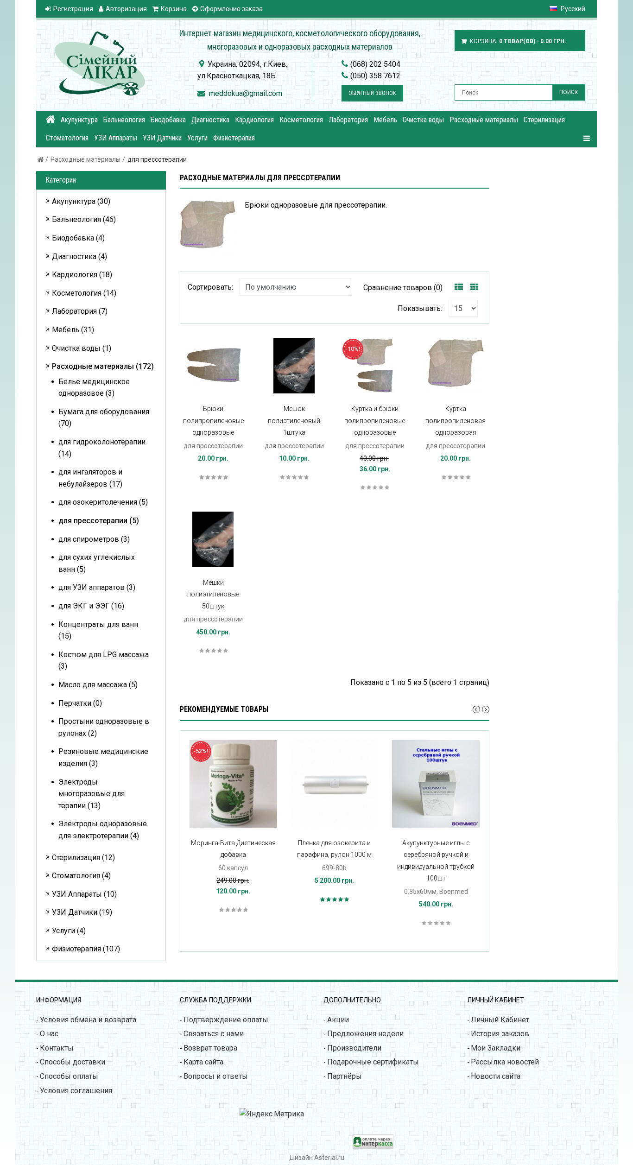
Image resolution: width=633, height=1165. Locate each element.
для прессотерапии (157, 159)
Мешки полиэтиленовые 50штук (213, 594)
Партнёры (344, 1076)
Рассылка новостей (505, 1061)
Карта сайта (203, 1061)
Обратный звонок (372, 93)
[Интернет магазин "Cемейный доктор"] (50, 119)
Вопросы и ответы (216, 1076)
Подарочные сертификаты (373, 1061)
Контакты (57, 1048)
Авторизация (126, 9)
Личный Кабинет (500, 1019)
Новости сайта (495, 1076)
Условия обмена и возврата (88, 1019)
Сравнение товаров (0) (403, 287)
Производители (354, 1048)
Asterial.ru (329, 1157)
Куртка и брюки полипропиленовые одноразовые (374, 420)
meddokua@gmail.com (245, 93)
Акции (338, 1019)
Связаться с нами (214, 1033)
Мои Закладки (495, 1048)
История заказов (500, 1033)
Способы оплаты (69, 1076)
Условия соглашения (76, 1090)
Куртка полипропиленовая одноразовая (455, 420)
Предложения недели (365, 1033)
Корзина (174, 9)
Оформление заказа (231, 9)
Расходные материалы (85, 159)
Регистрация (73, 9)
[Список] (459, 287)
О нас (49, 1033)
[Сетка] (474, 287)
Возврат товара (210, 1048)
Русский (572, 9)
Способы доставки (72, 1061)
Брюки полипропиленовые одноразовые (213, 420)
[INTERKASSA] (373, 1146)
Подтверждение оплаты (226, 1019)
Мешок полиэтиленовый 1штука (294, 420)
